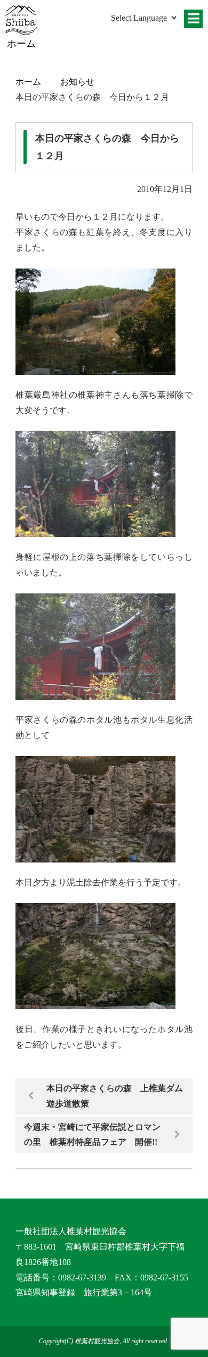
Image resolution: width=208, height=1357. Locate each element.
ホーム (28, 81)
